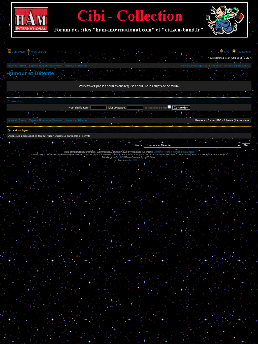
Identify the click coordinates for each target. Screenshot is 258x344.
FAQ (227, 51)
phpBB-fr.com (134, 160)
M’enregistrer (39, 51)
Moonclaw (147, 151)
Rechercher (243, 51)
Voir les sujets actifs (236, 65)
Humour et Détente (76, 65)
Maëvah (135, 151)
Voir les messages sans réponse (201, 65)
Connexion (18, 51)
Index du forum (17, 65)
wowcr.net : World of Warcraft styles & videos (174, 151)
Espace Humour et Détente (45, 65)
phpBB (119, 157)
